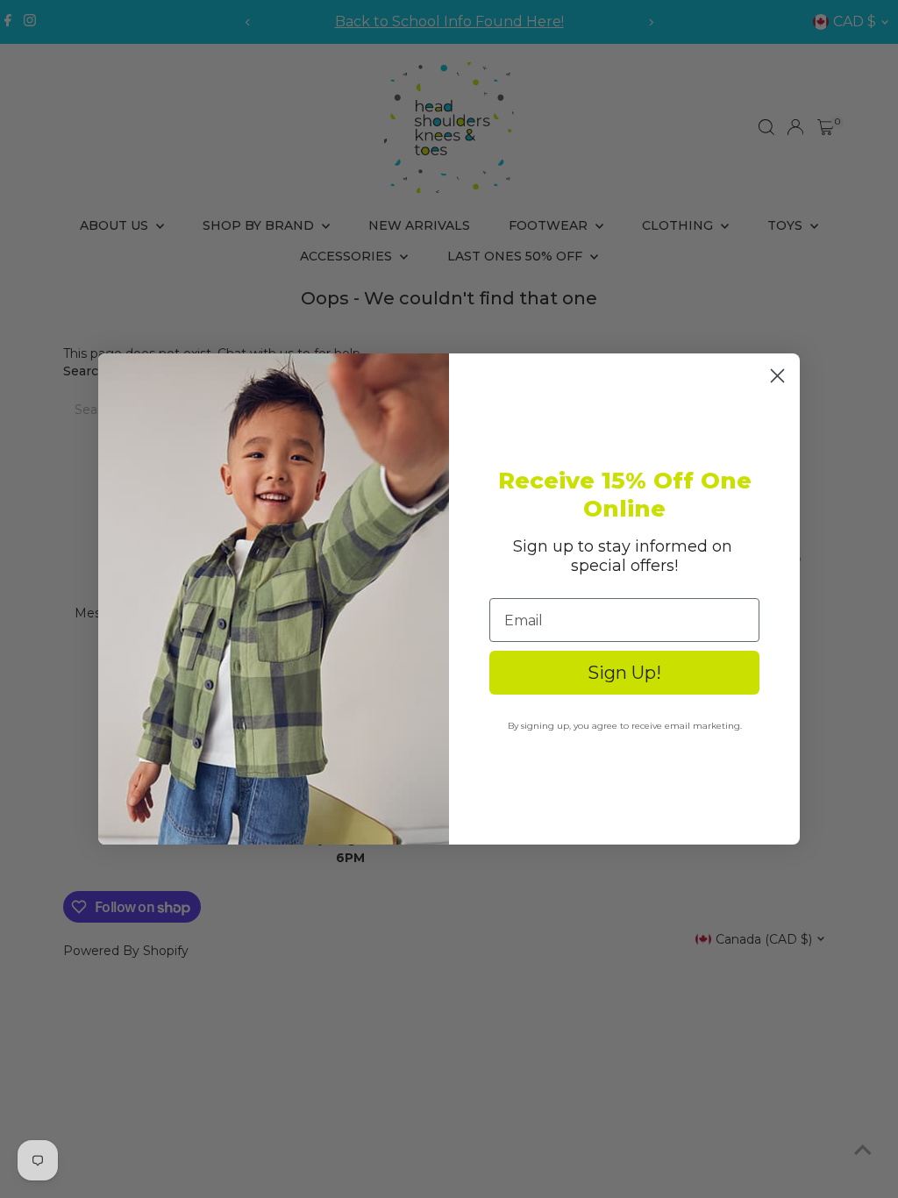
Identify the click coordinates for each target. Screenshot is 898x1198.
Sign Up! (624, 672)
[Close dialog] (777, 375)
